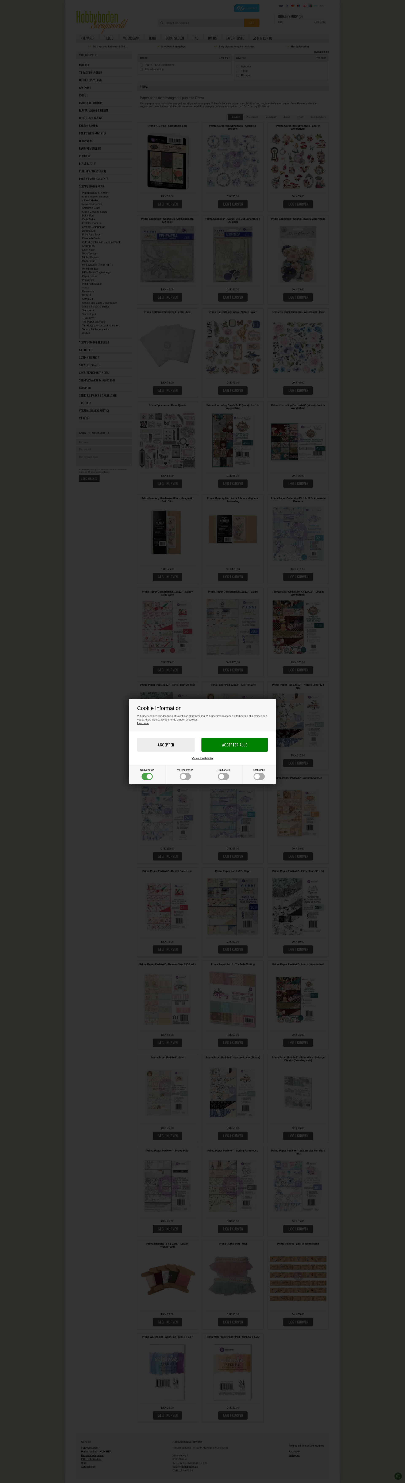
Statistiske (259, 770)
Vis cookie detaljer (202, 758)
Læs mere (143, 723)
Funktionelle (223, 770)
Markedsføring (185, 770)
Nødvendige (147, 770)
